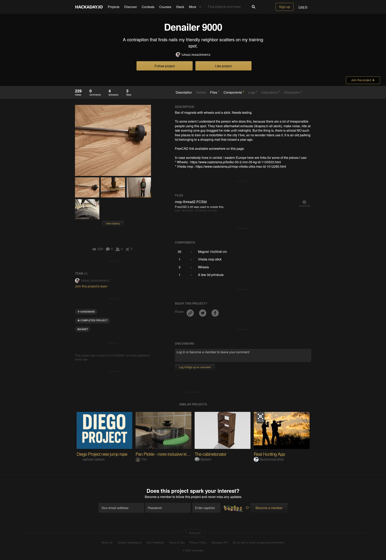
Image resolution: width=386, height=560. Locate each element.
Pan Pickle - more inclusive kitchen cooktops (174, 454)
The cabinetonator (210, 454)
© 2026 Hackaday (193, 550)
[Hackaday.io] (89, 7)
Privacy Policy (197, 542)
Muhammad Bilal (272, 459)
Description (184, 92)
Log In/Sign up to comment (195, 367)
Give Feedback (155, 542)
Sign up (284, 6)
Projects (113, 6)
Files (214, 92)
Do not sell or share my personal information (258, 542)
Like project (223, 66)
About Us (107, 542)
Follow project (165, 66)
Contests (148, 6)
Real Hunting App (269, 454)
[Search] (253, 7)
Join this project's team (91, 286)
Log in (303, 6)
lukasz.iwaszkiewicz (196, 54)
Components (234, 92)
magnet (82, 329)
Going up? (194, 532)
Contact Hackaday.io (129, 542)
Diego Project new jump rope (102, 454)
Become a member (158, 496)
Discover (130, 6)
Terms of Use (177, 542)
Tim (144, 459)
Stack (180, 6)
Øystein (205, 459)
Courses (165, 6)
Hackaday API (219, 542)
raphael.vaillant (93, 459)
